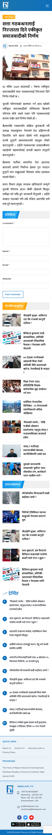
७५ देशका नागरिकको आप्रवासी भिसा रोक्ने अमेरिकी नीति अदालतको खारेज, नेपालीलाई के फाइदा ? (29, 696)
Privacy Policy (9, 752)
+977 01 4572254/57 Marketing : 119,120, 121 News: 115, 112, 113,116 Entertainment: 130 (31, 796)
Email (6, 265)
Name (6, 251)
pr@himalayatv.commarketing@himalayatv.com (33, 807)
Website (7, 278)
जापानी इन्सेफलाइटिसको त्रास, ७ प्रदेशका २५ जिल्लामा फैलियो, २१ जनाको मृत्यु (29, 659)
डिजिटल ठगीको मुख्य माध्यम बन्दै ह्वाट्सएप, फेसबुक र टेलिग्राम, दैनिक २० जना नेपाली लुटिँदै (28, 726)
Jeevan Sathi (9, 776)
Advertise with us (36, 748)
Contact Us (19, 748)
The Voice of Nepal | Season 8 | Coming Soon (23, 768)
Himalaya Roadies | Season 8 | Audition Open (24, 772)
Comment (9, 223)
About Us (7, 748)
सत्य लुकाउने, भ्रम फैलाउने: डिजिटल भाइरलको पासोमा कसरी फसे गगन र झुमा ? (29, 620)
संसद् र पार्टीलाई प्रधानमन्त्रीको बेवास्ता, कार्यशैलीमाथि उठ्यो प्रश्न (26, 711)
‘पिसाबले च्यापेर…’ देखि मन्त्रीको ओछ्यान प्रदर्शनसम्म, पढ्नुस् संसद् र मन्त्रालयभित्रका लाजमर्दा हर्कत (27, 605)
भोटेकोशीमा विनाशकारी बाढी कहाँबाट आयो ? (29, 670)
